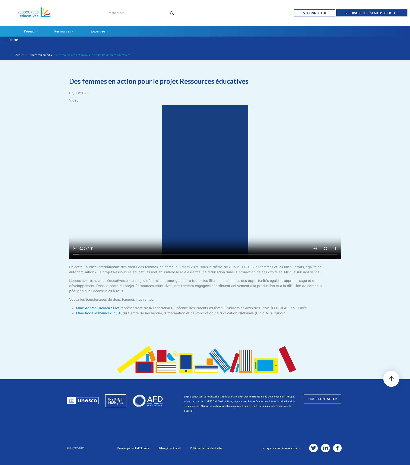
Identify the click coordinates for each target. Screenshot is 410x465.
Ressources (62, 31)
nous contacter (322, 399)
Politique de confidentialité (206, 448)
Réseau (29, 31)
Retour (13, 39)
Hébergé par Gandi (169, 448)
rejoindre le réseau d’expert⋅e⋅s (372, 13)
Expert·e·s (98, 31)
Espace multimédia (40, 55)
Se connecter (314, 13)
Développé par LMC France (133, 448)
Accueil (19, 55)
